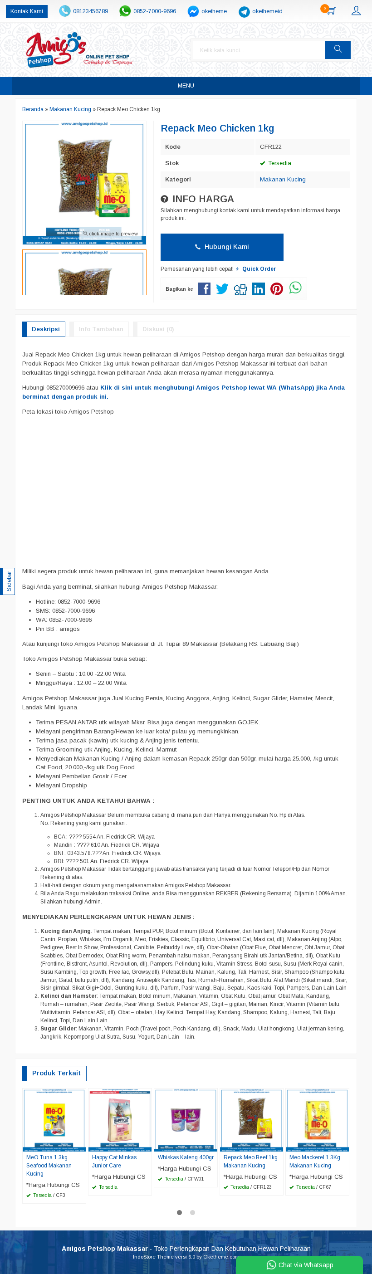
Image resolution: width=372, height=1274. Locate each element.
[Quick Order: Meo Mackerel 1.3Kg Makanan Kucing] (343, 1144)
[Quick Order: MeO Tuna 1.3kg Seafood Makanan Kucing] (80, 1144)
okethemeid (267, 11)
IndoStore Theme (153, 1256)
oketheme (214, 11)
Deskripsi (46, 329)
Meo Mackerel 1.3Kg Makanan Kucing (314, 1161)
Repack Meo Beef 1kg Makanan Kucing (251, 1161)
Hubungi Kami (226, 246)
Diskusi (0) (158, 329)
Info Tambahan (101, 329)
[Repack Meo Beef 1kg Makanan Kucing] (251, 1119)
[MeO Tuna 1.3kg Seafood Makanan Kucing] (54, 1119)
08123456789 (90, 11)
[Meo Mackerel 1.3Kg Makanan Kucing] (317, 1119)
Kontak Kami (26, 11)
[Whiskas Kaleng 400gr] (185, 1119)
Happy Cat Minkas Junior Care (114, 1161)
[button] (338, 50)
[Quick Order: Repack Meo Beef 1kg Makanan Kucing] (277, 1144)
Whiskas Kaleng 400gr (186, 1157)
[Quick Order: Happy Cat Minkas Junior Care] (146, 1144)
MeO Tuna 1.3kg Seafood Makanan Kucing (49, 1165)
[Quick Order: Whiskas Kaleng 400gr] (211, 1144)
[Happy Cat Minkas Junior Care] (120, 1119)
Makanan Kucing (283, 179)
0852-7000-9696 (154, 11)
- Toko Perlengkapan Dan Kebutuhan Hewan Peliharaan (186, 1248)
